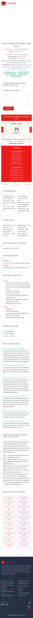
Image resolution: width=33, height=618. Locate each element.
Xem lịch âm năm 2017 (9, 503)
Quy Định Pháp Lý (22, 586)
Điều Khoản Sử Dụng (23, 581)
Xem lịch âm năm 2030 (24, 513)
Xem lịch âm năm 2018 (9, 508)
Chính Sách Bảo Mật (23, 583)
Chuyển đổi (8, 108)
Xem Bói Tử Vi (21, 595)
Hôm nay (16, 184)
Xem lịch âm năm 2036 (24, 544)
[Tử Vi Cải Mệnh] (9, 3)
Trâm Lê (11, 49)
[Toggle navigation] (30, 3)
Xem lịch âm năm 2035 (24, 539)
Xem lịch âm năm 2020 (9, 518)
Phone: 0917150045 (23, 593)
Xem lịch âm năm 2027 (24, 498)
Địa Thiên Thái (11, 589)
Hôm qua (5, 184)
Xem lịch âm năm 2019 (9, 513)
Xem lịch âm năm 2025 (9, 544)
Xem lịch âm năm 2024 (9, 539)
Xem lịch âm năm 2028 (24, 503)
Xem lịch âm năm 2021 (9, 524)
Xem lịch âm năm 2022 (9, 529)
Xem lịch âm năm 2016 (9, 498)
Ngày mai (27, 184)
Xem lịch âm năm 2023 (9, 534)
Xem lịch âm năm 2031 (24, 518)
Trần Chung (20, 51)
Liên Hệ (20, 590)
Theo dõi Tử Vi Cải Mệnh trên (13, 54)
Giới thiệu (20, 588)
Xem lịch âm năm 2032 (24, 524)
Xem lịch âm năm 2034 (24, 534)
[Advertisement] (16, 23)
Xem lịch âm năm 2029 (24, 508)
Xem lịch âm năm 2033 (24, 529)
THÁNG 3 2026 (16, 124)
